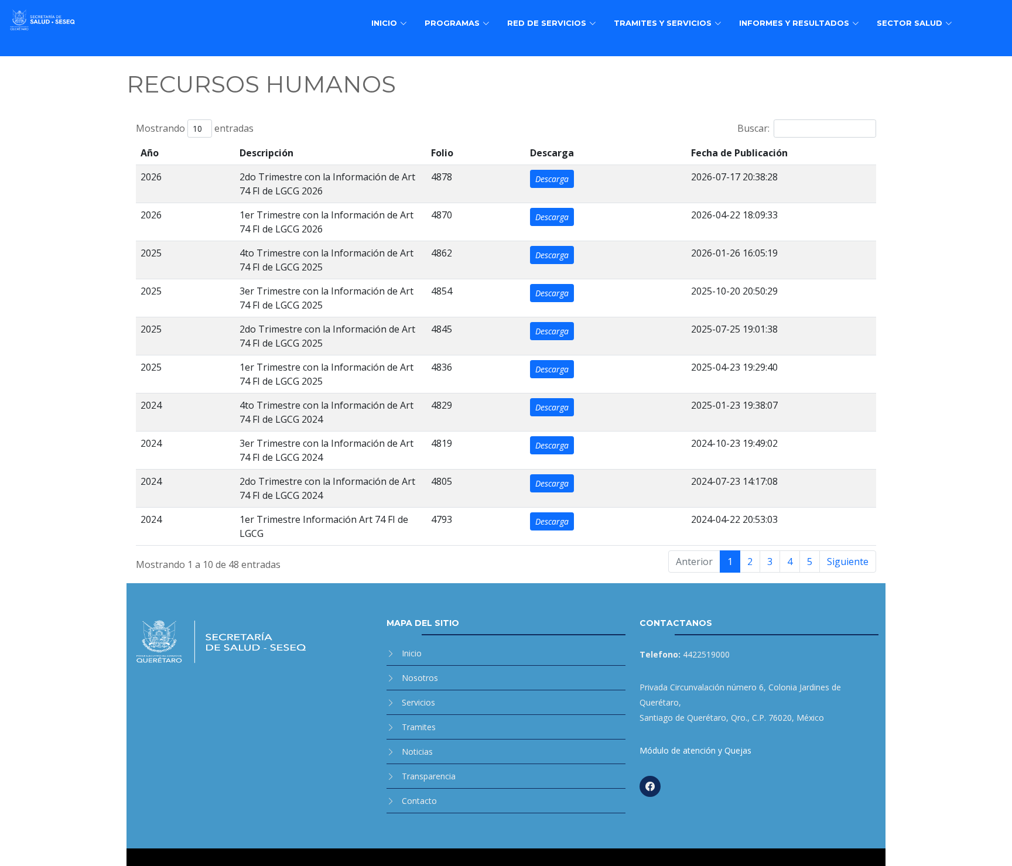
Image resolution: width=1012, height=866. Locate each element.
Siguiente (848, 561)
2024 (151, 405)
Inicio (412, 653)
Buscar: (753, 128)
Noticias (417, 751)
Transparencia (429, 776)
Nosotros (420, 677)
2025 (151, 253)
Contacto (419, 800)
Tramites (419, 726)
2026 (151, 176)
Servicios (418, 702)
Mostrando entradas (195, 128)
